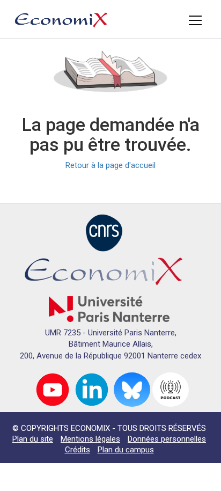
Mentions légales (90, 439)
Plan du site (32, 439)
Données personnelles (167, 439)
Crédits (77, 450)
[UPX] (109, 308)
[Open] (195, 20)
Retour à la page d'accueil (110, 165)
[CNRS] (104, 232)
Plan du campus (126, 450)
